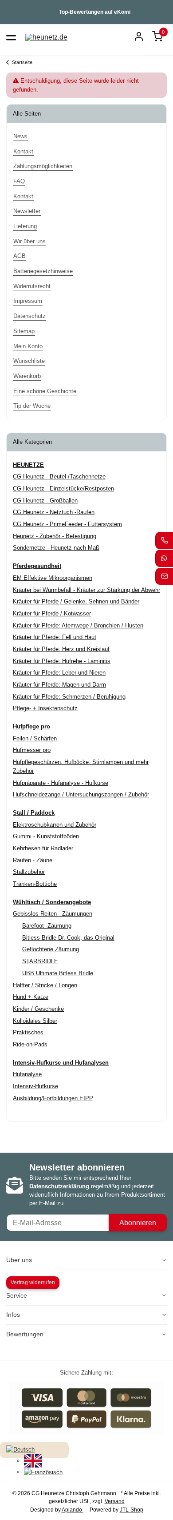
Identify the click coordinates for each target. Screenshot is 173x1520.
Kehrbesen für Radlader (43, 848)
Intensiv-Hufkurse (35, 1086)
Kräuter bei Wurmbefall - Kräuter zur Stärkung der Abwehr (86, 590)
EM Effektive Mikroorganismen (52, 578)
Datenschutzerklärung (60, 1186)
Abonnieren (137, 1222)
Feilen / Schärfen (35, 738)
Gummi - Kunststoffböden (46, 836)
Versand (115, 1501)
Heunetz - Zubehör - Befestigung (54, 536)
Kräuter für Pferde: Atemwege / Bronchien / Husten (78, 625)
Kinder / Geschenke (38, 1008)
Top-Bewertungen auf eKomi (94, 12)
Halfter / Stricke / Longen (45, 985)
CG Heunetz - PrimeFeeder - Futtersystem (67, 524)
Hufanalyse (27, 1074)
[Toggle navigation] (11, 37)
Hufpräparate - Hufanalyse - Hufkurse (60, 783)
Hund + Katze (30, 996)
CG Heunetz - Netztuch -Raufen (53, 512)
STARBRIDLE (40, 961)
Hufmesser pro (32, 750)
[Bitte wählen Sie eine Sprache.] (20, 1449)
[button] (157, 37)
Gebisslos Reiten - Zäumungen (52, 913)
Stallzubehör (29, 872)
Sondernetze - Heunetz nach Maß (56, 547)
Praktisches (28, 1032)
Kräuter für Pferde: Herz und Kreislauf (61, 649)
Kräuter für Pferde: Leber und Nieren (59, 672)
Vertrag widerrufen (33, 1282)
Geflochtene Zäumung (50, 949)
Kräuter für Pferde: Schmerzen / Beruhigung (69, 696)
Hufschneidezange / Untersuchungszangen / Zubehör (81, 794)
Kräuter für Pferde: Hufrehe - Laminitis (61, 661)
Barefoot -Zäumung (46, 925)
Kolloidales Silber (35, 1020)
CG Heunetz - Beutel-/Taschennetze (59, 476)
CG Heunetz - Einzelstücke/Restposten (63, 488)
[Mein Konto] (139, 37)
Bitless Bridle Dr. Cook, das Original (68, 937)
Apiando (72, 1510)
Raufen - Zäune (32, 860)
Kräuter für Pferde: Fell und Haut (54, 637)
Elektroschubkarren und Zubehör (54, 824)
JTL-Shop (131, 1510)
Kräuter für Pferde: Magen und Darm (59, 684)
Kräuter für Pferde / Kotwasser (52, 613)
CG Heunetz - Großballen (45, 500)
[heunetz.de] (46, 37)
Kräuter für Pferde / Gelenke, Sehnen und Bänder (76, 601)
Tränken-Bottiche (35, 884)
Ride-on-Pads (30, 1044)
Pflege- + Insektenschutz (45, 708)
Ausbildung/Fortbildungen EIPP (53, 1098)
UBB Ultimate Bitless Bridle (57, 973)
